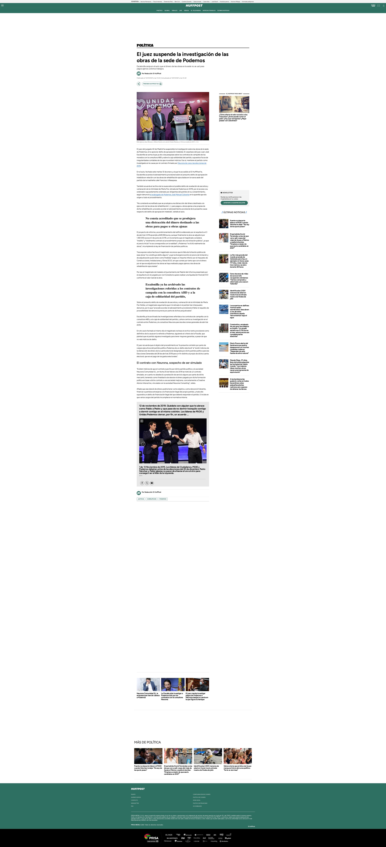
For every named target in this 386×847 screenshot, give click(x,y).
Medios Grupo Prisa (152, 841)
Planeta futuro (219, 838)
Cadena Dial (204, 838)
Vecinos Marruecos (145, 1)
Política (145, 45)
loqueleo (214, 841)
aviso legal (196, 800)
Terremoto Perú (168, 1)
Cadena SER (208, 835)
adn (221, 835)
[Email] (152, 483)
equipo (133, 794)
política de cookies (199, 797)
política (159, 10)
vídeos (186, 10)
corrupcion (151, 499)
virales (174, 10)
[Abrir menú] (2, 5)
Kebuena (227, 838)
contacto (134, 800)
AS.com (215, 835)
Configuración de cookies (201, 794)
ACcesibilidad (197, 806)
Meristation (224, 841)
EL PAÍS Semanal (212, 838)
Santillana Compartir (200, 835)
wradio (189, 838)
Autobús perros (224, 1)
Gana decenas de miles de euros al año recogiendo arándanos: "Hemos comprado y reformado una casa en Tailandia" (239, 279)
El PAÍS (170, 835)
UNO (183, 838)
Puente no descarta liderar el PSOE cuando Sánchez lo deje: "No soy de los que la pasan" (239, 223)
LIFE (180, 10)
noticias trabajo (209, 10)
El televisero (196, 10)
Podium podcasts (189, 841)
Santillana (189, 835)
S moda (205, 841)
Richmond (169, 841)
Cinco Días (197, 838)
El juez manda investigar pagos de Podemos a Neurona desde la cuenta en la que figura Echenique (197, 696)
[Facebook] (142, 483)
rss (132, 806)
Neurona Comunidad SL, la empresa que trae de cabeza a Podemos (148, 695)
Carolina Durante (186, 1)
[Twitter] (147, 483)
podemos (162, 499)
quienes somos (136, 797)
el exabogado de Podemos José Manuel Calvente (169, 195)
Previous (143, 444)
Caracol (228, 835)
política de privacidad (200, 803)
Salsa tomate (197, 1)
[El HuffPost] (194, 5)
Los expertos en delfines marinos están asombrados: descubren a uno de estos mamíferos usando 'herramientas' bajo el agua (239, 311)
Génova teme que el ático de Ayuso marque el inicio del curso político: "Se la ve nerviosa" (237, 768)
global (167, 10)
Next (203, 444)
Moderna (178, 841)
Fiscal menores (157, 1)
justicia (141, 499)
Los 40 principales (179, 835)
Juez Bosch (214, 1)
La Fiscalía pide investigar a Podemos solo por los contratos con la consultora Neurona (172, 696)
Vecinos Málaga (235, 1)
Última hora (373, 6)
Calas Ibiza (206, 1)
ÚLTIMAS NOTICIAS (223, 10)
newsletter (135, 803)
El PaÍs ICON (197, 841)
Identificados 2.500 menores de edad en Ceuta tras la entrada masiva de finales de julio (238, 295)
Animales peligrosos (248, 1)
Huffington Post (173, 838)
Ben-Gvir (177, 1)
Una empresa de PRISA (152, 836)
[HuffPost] (138, 788)
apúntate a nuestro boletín (234, 203)
